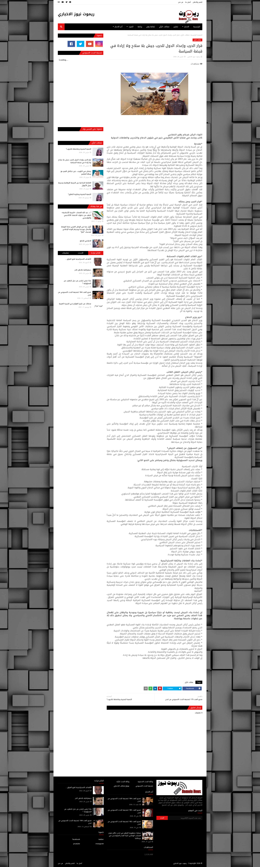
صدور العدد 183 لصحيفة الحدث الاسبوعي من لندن (124, 811)
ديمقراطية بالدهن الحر (83, 270)
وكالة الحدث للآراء (122, 781)
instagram (100, 843)
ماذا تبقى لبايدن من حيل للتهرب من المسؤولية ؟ (77, 282)
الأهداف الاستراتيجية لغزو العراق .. (78, 259)
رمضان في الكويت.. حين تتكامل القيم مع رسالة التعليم (76, 173)
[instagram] (99, 44)
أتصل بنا (188, 2)
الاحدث (80, 253)
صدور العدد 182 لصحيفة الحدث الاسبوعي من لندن (124, 823)
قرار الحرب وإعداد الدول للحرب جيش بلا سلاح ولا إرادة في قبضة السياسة (74, 161)
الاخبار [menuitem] (186, 27)
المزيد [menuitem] (131, 27)
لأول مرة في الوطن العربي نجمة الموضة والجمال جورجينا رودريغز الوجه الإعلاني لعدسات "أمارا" (76, 229)
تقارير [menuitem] (176, 27)
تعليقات (65, 253)
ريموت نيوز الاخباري (76, 14)
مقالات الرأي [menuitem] (164, 27)
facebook (76, 839)
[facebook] (70, 2)
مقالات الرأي (185, 35)
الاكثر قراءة (95, 253)
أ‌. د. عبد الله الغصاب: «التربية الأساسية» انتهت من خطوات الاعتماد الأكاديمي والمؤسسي (76, 215)
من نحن (180, 2)
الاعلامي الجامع (85, 240)
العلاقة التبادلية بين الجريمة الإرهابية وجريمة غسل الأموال (74, 184)
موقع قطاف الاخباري (121, 786)
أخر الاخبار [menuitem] (118, 27)
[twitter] (66, 2)
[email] (59, 2)
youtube (76, 843)
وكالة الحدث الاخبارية (145, 781)
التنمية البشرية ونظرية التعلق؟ (79, 194)
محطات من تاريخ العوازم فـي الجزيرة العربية (75, 303)
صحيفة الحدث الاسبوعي (144, 786)
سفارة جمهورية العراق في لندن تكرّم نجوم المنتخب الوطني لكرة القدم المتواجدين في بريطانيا (124, 835)
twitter (101, 839)
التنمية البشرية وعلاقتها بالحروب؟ (78, 149)
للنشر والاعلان (197, 2)
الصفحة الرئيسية (196, 35)
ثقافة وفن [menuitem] (150, 27)
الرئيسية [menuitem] (196, 27)
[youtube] (62, 2)
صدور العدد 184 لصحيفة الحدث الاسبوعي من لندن (74, 293)
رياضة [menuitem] (140, 27)
